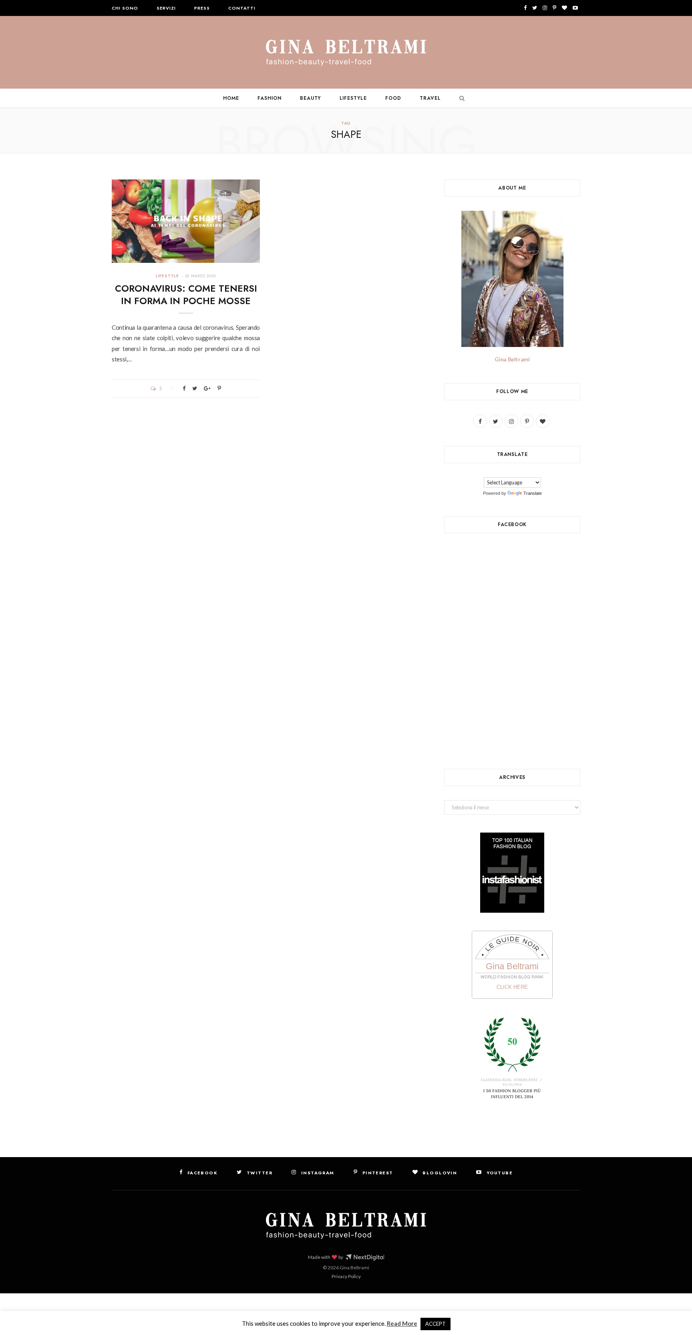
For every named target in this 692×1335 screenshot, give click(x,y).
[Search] (460, 98)
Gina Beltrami (512, 359)
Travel (430, 98)
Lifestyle (353, 98)
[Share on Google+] (207, 388)
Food (393, 98)
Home (231, 98)
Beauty (310, 98)
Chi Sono (125, 8)
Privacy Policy (346, 1276)
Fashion (269, 98)
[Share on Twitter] (194, 388)
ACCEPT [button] (435, 1324)
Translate (532, 493)
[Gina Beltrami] (346, 53)
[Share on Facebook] (184, 388)
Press (202, 8)
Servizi (166, 8)
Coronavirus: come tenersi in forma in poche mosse (186, 295)
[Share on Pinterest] (219, 388)
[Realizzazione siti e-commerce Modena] (364, 1257)
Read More (402, 1323)
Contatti (241, 8)
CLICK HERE (512, 987)
